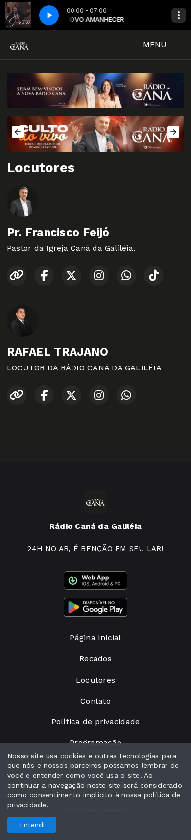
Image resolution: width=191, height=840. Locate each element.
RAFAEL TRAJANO (57, 352)
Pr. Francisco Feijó (58, 232)
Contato (95, 701)
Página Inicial (95, 637)
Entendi (32, 825)
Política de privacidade (95, 721)
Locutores (95, 679)
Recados (95, 658)
